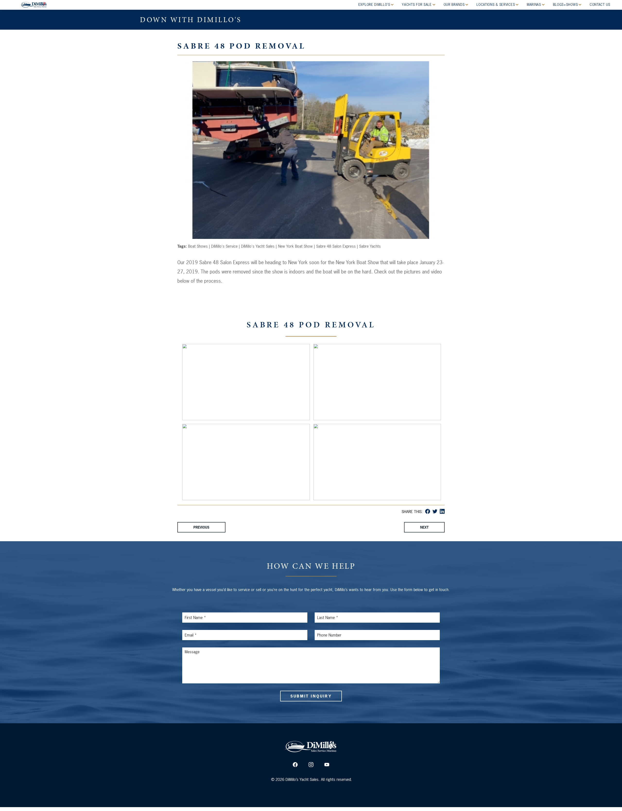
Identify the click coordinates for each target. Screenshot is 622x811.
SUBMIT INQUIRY (311, 696)
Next (424, 527)
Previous (201, 527)
